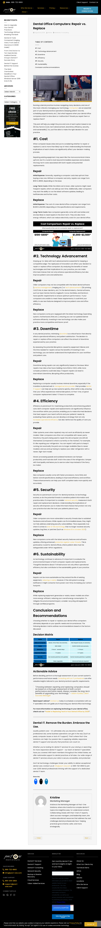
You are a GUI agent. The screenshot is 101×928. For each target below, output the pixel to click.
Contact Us (93, 2)
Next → (87, 838)
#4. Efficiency (40, 58)
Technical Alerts (83, 868)
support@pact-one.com (11, 885)
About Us (80, 861)
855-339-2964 (11, 881)
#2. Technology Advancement (45, 51)
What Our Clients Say (85, 864)
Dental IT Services (34, 861)
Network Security (34, 871)
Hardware (57, 32)
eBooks (79, 878)
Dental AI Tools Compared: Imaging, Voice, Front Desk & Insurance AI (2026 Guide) (12, 42)
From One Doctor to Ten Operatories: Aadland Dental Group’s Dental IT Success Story (12, 55)
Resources (64, 8)
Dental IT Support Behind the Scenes (11, 64)
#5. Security (39, 61)
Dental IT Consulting (35, 868)
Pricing (52, 8)
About (24, 12)
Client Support (82, 2)
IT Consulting (65, 32)
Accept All (90, 924)
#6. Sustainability (41, 64)
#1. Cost (38, 48)
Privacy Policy (74, 923)
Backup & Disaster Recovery (35, 875)
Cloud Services (33, 880)
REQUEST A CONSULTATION (87, 10)
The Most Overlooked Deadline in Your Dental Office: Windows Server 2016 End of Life (12, 75)
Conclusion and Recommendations (47, 67)
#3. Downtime (40, 55)
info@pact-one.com (13, 873)
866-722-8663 (17, 2)
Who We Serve (27, 8)
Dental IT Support (34, 864)
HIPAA (79, 871)
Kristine (50, 32)
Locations (80, 881)
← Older (38, 838)
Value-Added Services (36, 883)
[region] (50, 923)
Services (40, 8)
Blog (78, 874)
